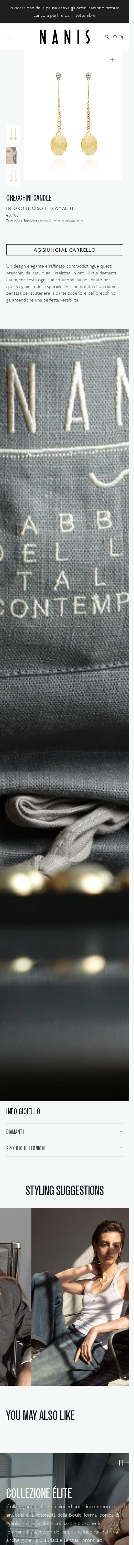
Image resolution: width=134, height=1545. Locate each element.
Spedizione (30, 220)
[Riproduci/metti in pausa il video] (121, 1457)
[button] (9, 37)
